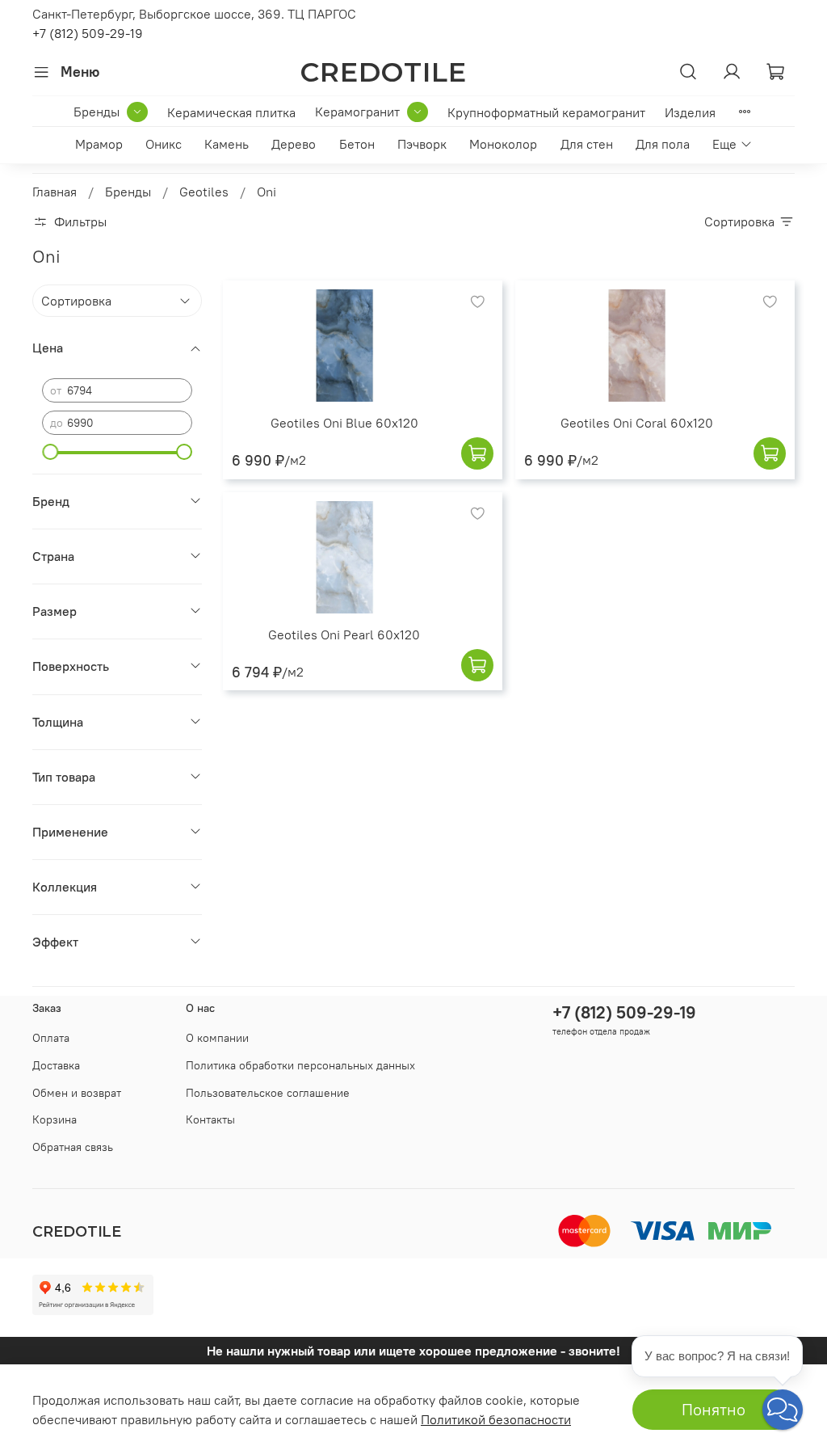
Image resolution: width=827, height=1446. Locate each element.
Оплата (50, 1038)
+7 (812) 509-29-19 (87, 33)
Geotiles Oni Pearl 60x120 (344, 634)
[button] (782, 1409)
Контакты (210, 1119)
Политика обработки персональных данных (300, 1065)
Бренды (96, 111)
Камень (226, 144)
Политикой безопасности (496, 1419)
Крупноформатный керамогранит (546, 112)
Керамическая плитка (231, 112)
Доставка (56, 1065)
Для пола (663, 144)
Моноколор (503, 144)
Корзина (54, 1119)
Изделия (690, 112)
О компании (217, 1038)
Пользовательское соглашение (268, 1093)
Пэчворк (422, 144)
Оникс (163, 144)
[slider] (50, 452)
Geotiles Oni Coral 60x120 (636, 423)
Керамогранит (357, 111)
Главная (54, 191)
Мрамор (99, 144)
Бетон (357, 144)
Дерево (293, 144)
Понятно (713, 1409)
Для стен (586, 144)
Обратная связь (72, 1147)
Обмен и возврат (76, 1093)
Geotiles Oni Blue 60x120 (344, 423)
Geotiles (204, 191)
